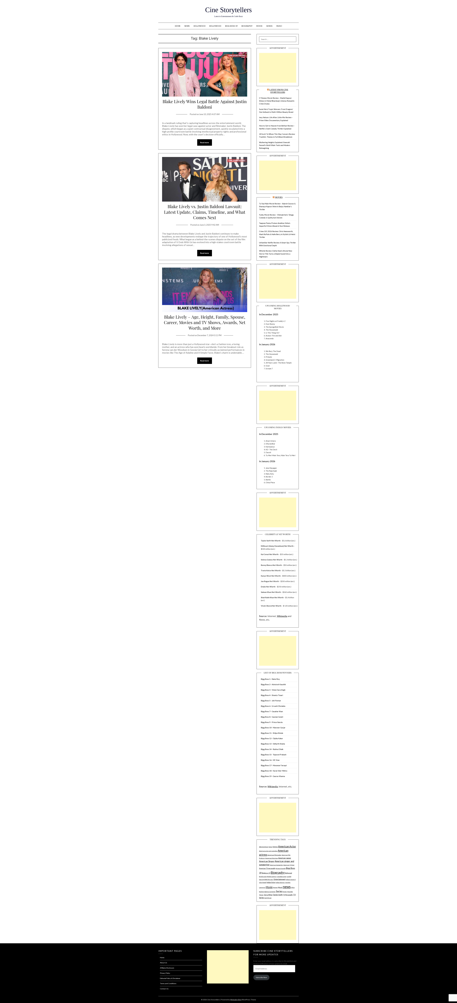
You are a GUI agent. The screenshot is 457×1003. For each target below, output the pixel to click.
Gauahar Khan (277, 711)
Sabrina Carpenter (270, 891)
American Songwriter (276, 865)
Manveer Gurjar (279, 728)
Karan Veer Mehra (280, 771)
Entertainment (279, 879)
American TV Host (288, 865)
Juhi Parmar (276, 701)
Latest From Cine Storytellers (278, 90)
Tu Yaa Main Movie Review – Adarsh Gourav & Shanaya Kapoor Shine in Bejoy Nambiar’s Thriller (277, 206)
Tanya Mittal (268, 895)
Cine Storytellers (228, 10)
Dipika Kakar (278, 738)
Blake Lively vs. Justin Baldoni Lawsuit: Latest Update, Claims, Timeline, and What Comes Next (204, 211)
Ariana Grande (281, 868)
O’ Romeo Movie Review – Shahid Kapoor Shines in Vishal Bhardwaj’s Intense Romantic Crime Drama (276, 101)
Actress (275, 847)
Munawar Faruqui (280, 765)
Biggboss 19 (266, 873)
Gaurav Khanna (279, 776)
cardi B (289, 876)
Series (269, 26)
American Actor (287, 846)
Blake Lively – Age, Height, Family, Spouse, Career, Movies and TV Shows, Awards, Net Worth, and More (204, 322)
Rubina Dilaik (278, 749)
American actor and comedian (268, 851)
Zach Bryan (267, 898)
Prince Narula (277, 722)
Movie (259, 26)
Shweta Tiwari (277, 695)
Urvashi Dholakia (278, 706)
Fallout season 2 (291, 879)
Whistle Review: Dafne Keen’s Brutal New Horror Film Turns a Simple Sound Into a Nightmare (275, 254)
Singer (285, 891)
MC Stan (276, 760)
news (287, 887)
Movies (279, 197)
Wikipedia (282, 616)
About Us (163, 963)
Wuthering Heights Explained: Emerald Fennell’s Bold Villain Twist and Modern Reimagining (274, 145)
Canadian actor (281, 876)
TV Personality (288, 895)
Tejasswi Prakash (279, 754)
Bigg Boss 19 (231, 26)
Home (178, 26)
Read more (204, 142)
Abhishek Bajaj (263, 847)
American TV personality (267, 868)
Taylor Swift (278, 895)
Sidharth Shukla (279, 744)
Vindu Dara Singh (278, 690)
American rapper (284, 858)
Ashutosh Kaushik (279, 684)
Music (279, 26)
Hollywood (200, 26)
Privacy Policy (165, 973)
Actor (270, 847)
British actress (272, 876)
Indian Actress (280, 882)
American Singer (266, 861)
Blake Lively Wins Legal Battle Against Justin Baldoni (205, 104)
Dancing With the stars (266, 879)
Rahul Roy (276, 679)
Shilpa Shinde (278, 733)
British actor (263, 876)
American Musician (271, 858)
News (187, 26)
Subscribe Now (261, 977)
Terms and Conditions (168, 983)
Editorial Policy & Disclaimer (170, 978)
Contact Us (164, 989)
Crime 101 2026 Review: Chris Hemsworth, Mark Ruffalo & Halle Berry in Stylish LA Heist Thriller (277, 234)
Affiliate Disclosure (167, 968)
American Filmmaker (274, 855)
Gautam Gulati (277, 717)
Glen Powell (262, 882)
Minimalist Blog (235, 1000)
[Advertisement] (277, 68)
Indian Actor (271, 882)
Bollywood (215, 26)
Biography (247, 26)
